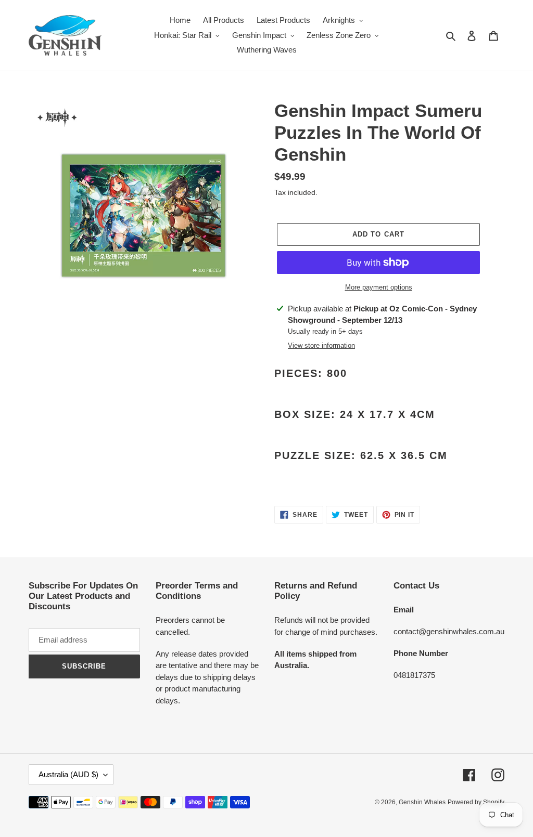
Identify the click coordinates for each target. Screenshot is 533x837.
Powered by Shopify (476, 802)
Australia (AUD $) (68, 774)
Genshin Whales (422, 802)
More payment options (378, 287)
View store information (321, 345)
